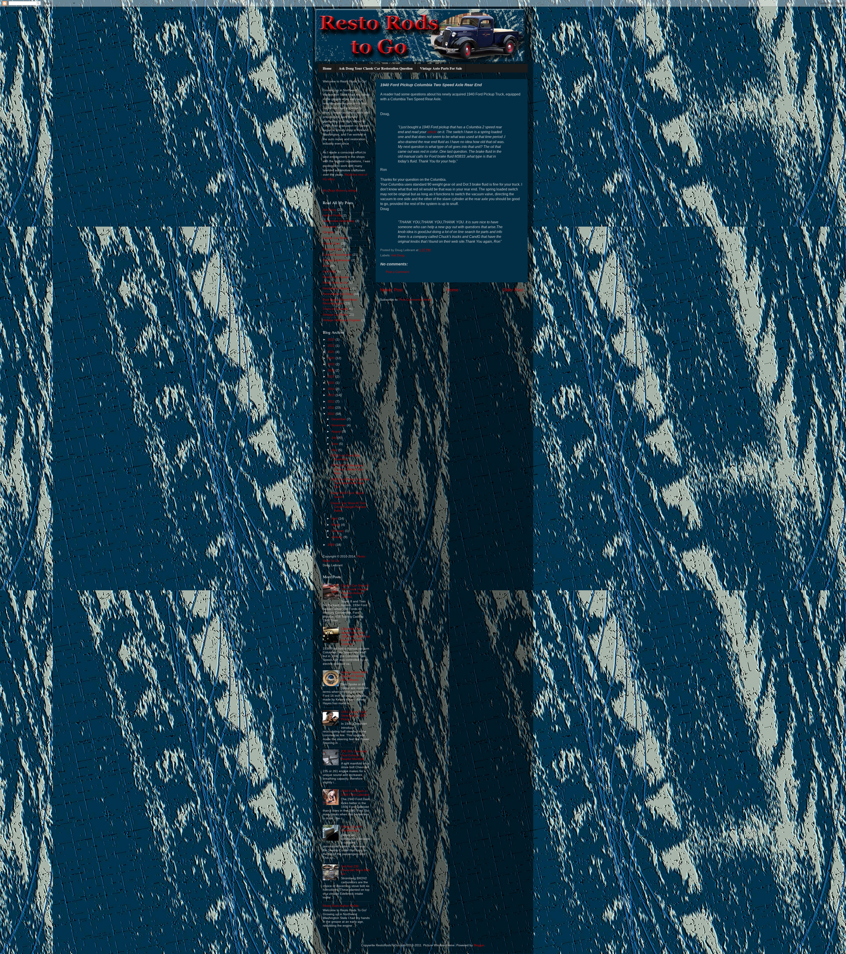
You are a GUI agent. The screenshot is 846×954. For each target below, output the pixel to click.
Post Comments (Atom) (415, 299)
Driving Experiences (337, 260)
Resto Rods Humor (336, 277)
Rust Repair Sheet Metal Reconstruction (340, 301)
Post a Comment (397, 272)
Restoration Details (336, 288)
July (334, 437)
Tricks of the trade (335, 309)
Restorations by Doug (338, 294)
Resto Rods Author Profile (341, 905)
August (336, 431)
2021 (332, 352)
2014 (332, 389)
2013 (332, 395)
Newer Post (391, 289)
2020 (332, 358)
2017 (332, 376)
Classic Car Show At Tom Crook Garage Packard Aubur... (348, 506)
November (339, 425)
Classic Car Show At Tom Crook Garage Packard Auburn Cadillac (355, 591)
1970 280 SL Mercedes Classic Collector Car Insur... (347, 469)
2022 (332, 345)
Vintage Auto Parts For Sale (441, 68)
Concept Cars (332, 249)
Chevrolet (329, 226)
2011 (331, 407)
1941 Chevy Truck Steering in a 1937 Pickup (354, 715)
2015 (332, 382)
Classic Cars (331, 243)
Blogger (479, 945)
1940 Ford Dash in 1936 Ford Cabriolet (355, 792)
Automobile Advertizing (338, 221)
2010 (332, 414)
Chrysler (328, 232)
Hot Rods (329, 271)
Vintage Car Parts (335, 314)
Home (327, 68)
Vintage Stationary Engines (341, 320)
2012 (332, 401)
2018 (332, 370)
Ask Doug (397, 255)
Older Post (512, 289)
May (334, 450)
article (432, 132)
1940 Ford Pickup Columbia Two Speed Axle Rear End (350, 483)
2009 (332, 544)
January (337, 537)
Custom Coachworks (337, 254)
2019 (332, 364)
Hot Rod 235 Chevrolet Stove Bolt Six (355, 870)
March (336, 524)
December (339, 419)
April (334, 518)
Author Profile (332, 215)
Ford (326, 266)
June (335, 443)
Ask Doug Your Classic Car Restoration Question (376, 68)
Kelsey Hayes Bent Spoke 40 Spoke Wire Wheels (354, 676)
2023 (332, 339)
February (338, 531)
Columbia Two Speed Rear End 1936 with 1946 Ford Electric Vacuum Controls (355, 636)
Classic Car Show (335, 238)
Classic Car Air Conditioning (351, 828)
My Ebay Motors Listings (340, 190)
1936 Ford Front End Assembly (345, 457)
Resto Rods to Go (335, 282)
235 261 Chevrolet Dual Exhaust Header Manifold (354, 755)
